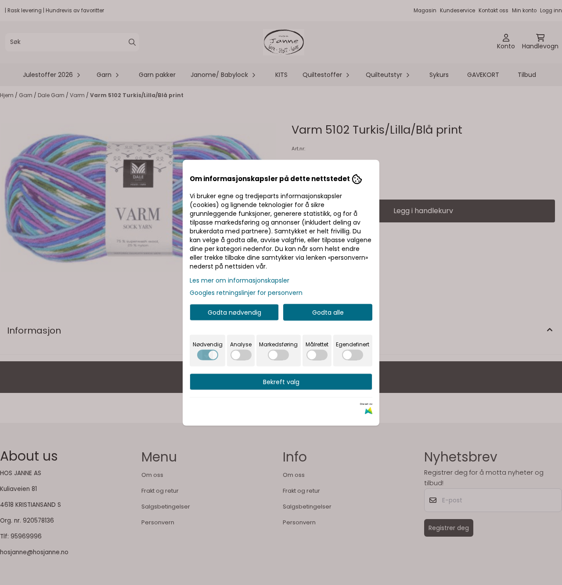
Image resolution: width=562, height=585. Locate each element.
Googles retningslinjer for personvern (246, 292)
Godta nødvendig (234, 312)
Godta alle (328, 312)
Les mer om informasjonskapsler (239, 280)
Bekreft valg (281, 381)
